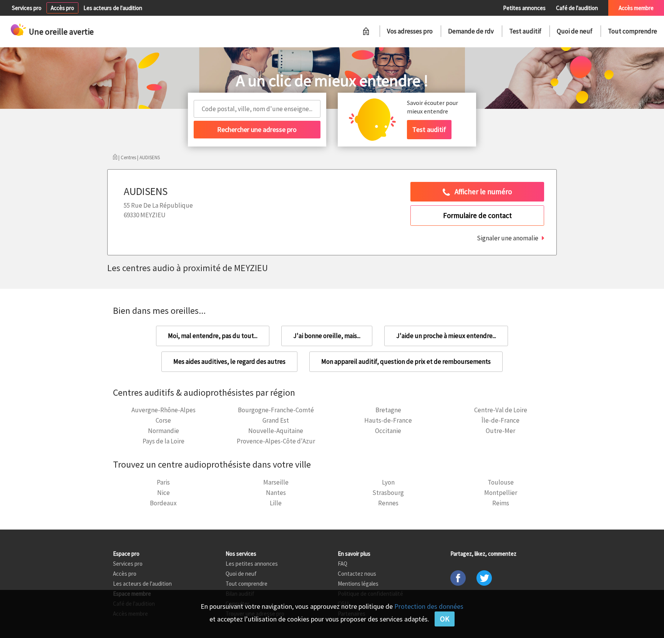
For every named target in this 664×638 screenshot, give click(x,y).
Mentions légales (358, 583)
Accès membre (636, 8)
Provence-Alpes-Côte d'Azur (276, 441)
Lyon (388, 482)
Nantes (276, 492)
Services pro (27, 8)
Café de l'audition (577, 8)
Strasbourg (388, 492)
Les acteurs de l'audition (112, 8)
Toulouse (501, 482)
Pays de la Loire (163, 441)
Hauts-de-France (388, 420)
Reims (500, 503)
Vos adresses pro (410, 31)
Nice (163, 492)
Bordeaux (163, 503)
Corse (163, 420)
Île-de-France (500, 420)
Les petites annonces (252, 563)
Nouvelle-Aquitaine (275, 430)
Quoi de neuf (575, 31)
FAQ (342, 563)
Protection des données (428, 606)
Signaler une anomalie (507, 238)
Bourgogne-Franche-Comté (276, 410)
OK (444, 618)
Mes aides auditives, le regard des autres (229, 361)
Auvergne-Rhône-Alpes (163, 410)
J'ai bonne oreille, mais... (326, 335)
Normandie (163, 430)
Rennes (388, 503)
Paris (163, 482)
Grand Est (275, 420)
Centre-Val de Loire (500, 410)
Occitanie (388, 430)
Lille (276, 503)
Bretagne (388, 410)
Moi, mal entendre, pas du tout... (212, 335)
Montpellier (500, 492)
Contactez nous (357, 573)
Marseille (276, 482)
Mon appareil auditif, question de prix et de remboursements (406, 361)
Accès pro (62, 8)
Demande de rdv (471, 31)
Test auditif (525, 31)
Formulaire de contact (477, 215)
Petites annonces (524, 8)
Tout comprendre (632, 31)
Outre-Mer (500, 430)
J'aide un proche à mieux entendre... (446, 335)
